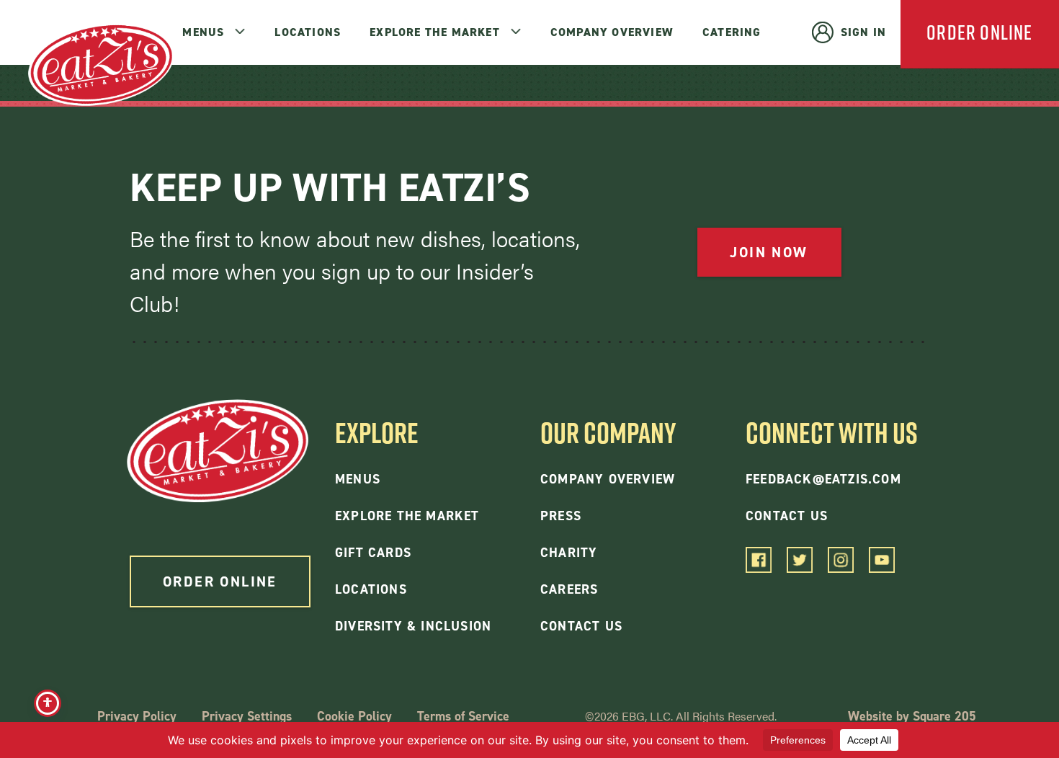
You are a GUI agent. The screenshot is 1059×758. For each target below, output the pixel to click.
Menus (203, 32)
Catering (731, 32)
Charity (568, 552)
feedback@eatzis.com (823, 479)
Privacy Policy (136, 716)
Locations (307, 32)
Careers (569, 589)
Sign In (863, 32)
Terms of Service (463, 716)
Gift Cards (373, 552)
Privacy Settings (247, 716)
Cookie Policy (354, 716)
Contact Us (581, 626)
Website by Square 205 (912, 716)
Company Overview (612, 32)
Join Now (769, 252)
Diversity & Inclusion (413, 626)
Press (560, 516)
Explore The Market (435, 32)
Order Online (220, 581)
